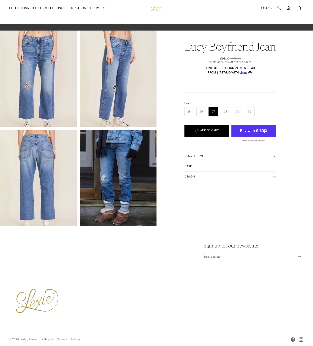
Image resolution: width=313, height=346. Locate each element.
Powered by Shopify (40, 339)
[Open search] (279, 8)
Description (193, 156)
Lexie (23, 339)
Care (188, 166)
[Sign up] (300, 257)
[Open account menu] (289, 8)
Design (189, 176)
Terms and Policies (69, 339)
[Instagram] (301, 339)
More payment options (254, 140)
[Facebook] (293, 339)
